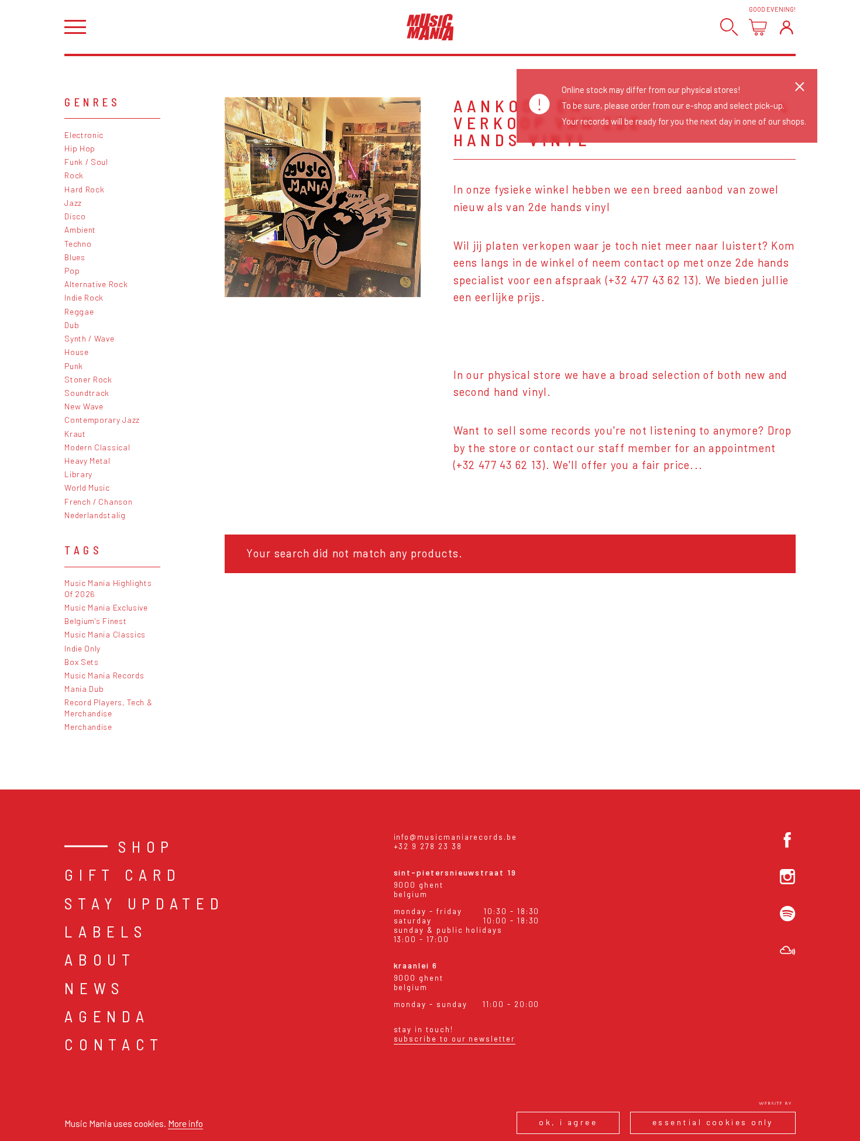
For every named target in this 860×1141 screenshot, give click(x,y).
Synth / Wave (89, 338)
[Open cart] (758, 27)
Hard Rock (84, 189)
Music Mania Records (104, 675)
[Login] (787, 27)
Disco (74, 216)
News (94, 988)
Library (78, 474)
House (76, 352)
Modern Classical (97, 447)
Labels (105, 931)
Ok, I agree (568, 1122)
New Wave (84, 406)
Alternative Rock (96, 284)
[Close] (799, 86)
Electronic (84, 135)
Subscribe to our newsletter (454, 1038)
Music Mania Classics (105, 634)
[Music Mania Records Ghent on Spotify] (787, 913)
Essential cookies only (712, 1122)
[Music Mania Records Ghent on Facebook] (787, 839)
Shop (146, 846)
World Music (87, 487)
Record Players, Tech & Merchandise (108, 707)
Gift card (122, 874)
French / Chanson (98, 501)
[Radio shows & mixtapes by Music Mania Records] (787, 950)
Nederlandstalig (94, 515)
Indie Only (82, 648)
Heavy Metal (87, 461)
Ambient (80, 230)
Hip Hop (79, 148)
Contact (114, 1044)
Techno (77, 244)
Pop (72, 270)
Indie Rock (84, 297)
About (99, 959)
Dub (71, 325)
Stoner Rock (88, 379)
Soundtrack (86, 393)
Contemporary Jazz (102, 420)
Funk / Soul (86, 162)
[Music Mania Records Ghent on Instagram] (787, 876)
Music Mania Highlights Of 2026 (108, 588)
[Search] (729, 27)
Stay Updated (144, 903)
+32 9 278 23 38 (428, 846)
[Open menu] (75, 27)
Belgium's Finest (95, 621)
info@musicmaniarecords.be (455, 837)
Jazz (73, 203)
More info (185, 1123)
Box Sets (81, 662)
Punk (73, 366)
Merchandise (88, 727)
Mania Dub (84, 689)
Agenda (106, 1016)
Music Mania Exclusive (106, 607)
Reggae (79, 311)
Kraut (74, 434)
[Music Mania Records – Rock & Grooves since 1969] (430, 27)
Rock (74, 175)
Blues (74, 257)
